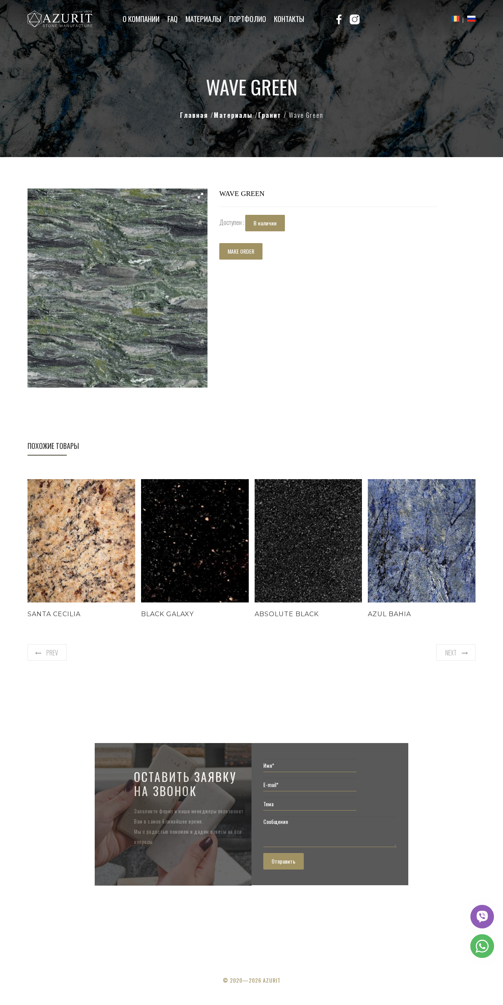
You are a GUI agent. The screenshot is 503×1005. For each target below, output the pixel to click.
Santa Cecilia (54, 614)
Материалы (203, 18)
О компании (141, 18)
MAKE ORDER (241, 251)
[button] (200, 195)
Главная (195, 115)
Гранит (271, 115)
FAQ (172, 18)
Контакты (289, 18)
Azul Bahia (389, 614)
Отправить (284, 861)
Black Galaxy (167, 614)
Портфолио (247, 18)
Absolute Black (287, 614)
